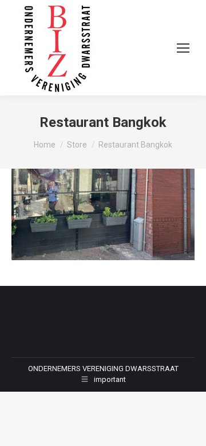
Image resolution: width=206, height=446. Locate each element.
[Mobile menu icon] (183, 48)
